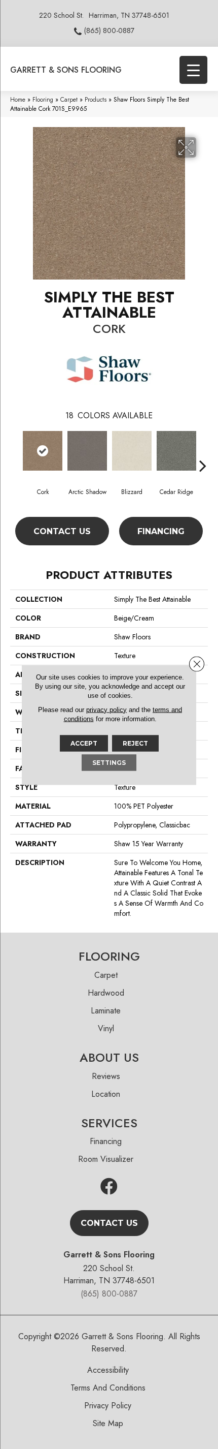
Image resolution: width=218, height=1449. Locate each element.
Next (202, 450)
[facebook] (109, 1187)
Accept (83, 743)
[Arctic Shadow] (87, 450)
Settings (109, 762)
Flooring (42, 99)
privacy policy (106, 709)
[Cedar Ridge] (176, 450)
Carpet (69, 99)
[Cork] (42, 450)
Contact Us (62, 531)
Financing (161, 531)
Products (95, 99)
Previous (15, 450)
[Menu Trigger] (193, 70)
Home (17, 99)
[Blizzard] (132, 450)
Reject (135, 743)
